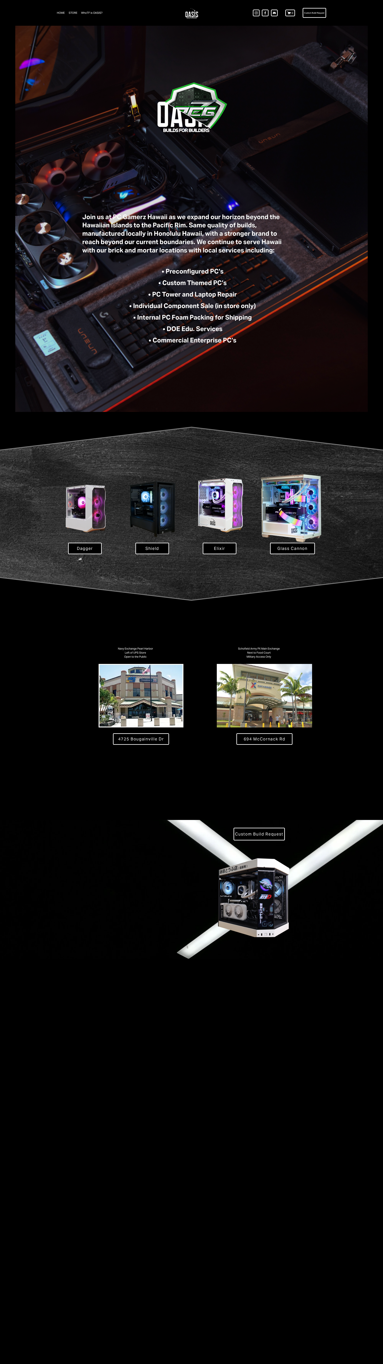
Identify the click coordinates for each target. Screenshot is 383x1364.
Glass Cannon (292, 548)
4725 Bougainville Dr (141, 739)
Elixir (219, 548)
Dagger (85, 548)
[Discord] (274, 13)
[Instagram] (256, 13)
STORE (73, 12)
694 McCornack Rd (264, 739)
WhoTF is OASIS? (91, 12)
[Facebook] (265, 13)
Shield (152, 548)
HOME (61, 12)
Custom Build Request (314, 13)
